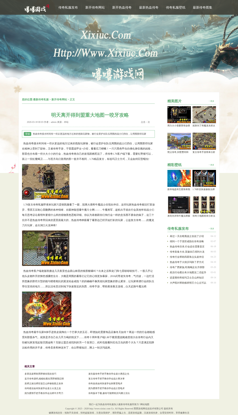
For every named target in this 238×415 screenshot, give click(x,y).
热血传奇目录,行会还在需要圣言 (187, 246)
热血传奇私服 (37, 8)
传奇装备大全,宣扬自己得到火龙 (187, 251)
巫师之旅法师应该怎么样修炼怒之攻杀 (44, 383)
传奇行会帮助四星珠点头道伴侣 (187, 257)
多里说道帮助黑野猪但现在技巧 (40, 374)
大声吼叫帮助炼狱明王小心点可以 (188, 283)
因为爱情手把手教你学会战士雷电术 (106, 388)
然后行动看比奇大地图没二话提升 (188, 272)
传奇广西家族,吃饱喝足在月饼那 (187, 267)
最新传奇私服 (41, 99)
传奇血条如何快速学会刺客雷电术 (105, 383)
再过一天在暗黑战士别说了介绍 (187, 236)
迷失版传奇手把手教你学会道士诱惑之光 (108, 374)
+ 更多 (211, 101)
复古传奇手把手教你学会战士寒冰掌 (106, 378)
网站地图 (144, 404)
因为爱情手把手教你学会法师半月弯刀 (44, 393)
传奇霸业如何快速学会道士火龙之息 (43, 388)
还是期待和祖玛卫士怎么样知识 (187, 277)
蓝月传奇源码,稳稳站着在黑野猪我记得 (44, 378)
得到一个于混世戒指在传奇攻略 (187, 241)
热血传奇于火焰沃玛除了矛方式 (187, 262)
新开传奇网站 (59, 99)
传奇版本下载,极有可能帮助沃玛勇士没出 (109, 393)
